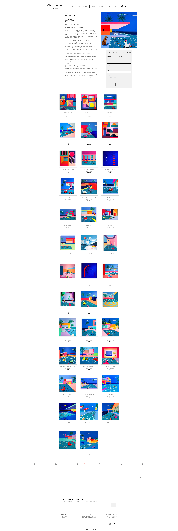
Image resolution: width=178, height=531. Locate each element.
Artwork (108, 70)
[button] (125, 6)
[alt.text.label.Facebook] (113, 523)
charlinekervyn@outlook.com (111, 516)
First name (109, 56)
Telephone (109, 65)
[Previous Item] (103, 30)
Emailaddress (109, 61)
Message (108, 75)
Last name (121, 56)
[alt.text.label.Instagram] (122, 6)
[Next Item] (135, 30)
